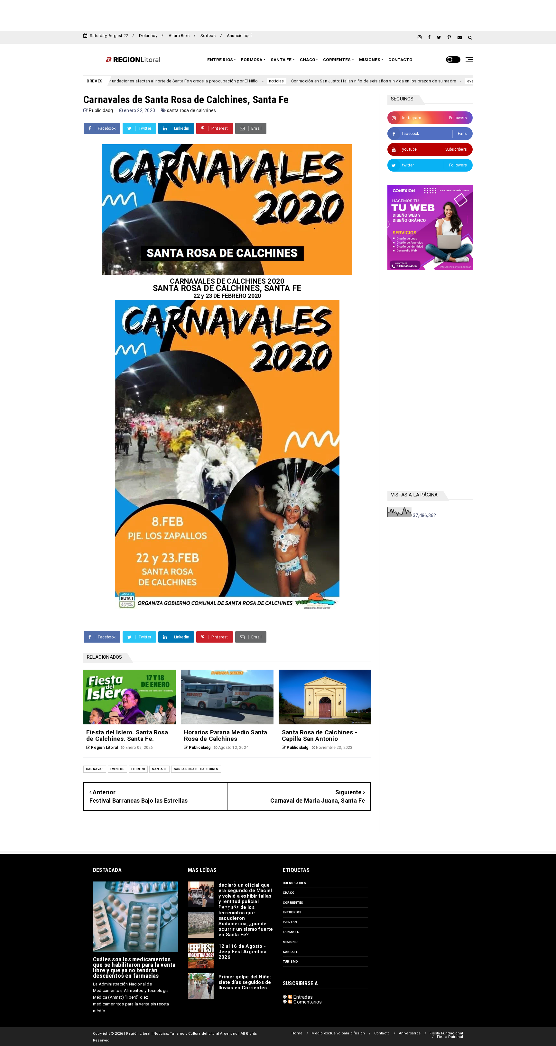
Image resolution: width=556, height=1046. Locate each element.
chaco (288, 892)
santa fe (159, 769)
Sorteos (208, 35)
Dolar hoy (148, 35)
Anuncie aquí (239, 35)
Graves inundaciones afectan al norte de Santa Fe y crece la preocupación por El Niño (128, 81)
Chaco (307, 59)
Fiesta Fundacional (446, 1033)
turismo (290, 961)
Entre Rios (220, 59)
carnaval (95, 769)
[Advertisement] (278, 14)
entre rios (292, 912)
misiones (291, 942)
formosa (291, 932)
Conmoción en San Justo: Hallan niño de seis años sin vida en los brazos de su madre (325, 81)
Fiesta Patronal (450, 1037)
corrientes (293, 902)
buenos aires (294, 883)
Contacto (400, 59)
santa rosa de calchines (191, 110)
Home (297, 1033)
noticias (228, 81)
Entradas (302, 997)
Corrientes (337, 59)
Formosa (251, 59)
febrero (138, 769)
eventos (426, 81)
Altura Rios (179, 35)
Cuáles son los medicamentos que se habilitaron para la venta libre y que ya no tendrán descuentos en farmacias (134, 967)
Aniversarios (410, 1033)
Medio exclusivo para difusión (338, 1033)
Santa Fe (281, 59)
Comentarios (307, 1002)
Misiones (370, 59)
